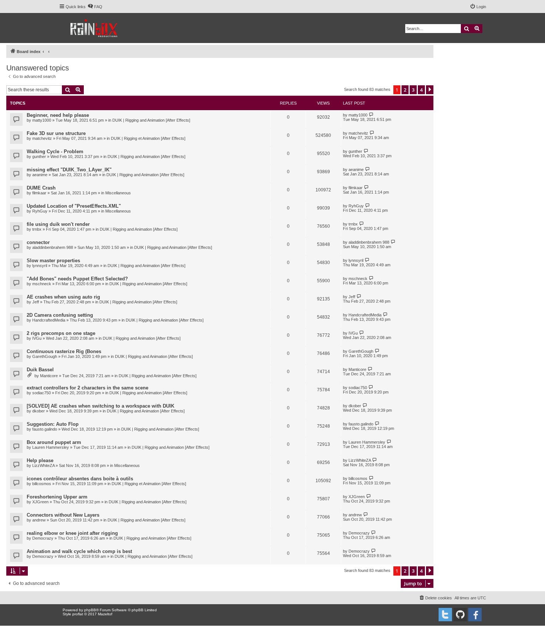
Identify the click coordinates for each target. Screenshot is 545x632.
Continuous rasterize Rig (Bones (64, 351)
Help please (40, 460)
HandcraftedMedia (48, 320)
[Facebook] (475, 614)
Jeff (35, 302)
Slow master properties (53, 260)
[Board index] (94, 28)
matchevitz (42, 138)
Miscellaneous (118, 193)
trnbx (37, 229)
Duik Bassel (40, 369)
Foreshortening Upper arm (57, 497)
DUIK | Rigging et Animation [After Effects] (148, 138)
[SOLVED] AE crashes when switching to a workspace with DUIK (100, 406)
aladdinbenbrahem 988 (52, 247)
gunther (39, 156)
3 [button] (413, 89)
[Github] (460, 614)
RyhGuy (39, 211)
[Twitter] (445, 614)
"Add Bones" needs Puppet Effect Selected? (77, 279)
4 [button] (421, 89)
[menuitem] (94, 6)
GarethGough (44, 356)
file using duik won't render (58, 224)
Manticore (49, 375)
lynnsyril (39, 265)
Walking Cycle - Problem (55, 151)
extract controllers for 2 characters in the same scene (87, 388)
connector (38, 242)
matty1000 (41, 120)
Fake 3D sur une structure (56, 133)
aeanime (39, 174)
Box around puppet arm (54, 442)
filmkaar (39, 193)
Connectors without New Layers (63, 515)
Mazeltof (105, 614)
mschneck (41, 284)
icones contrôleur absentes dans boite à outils (80, 478)
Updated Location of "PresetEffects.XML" (74, 206)
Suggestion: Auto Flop (53, 424)
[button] (429, 89)
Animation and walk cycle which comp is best (79, 551)
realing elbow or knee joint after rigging (72, 533)
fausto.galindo (44, 429)
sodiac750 (41, 393)
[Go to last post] (371, 114)
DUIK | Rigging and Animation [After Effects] (151, 120)
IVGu (37, 338)
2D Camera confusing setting (60, 315)
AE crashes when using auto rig (63, 297)
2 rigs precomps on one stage (61, 333)
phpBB (90, 610)
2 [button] (405, 89)
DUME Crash (41, 188)
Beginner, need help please (58, 115)
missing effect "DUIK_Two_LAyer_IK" (69, 169)
